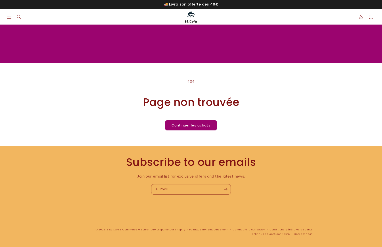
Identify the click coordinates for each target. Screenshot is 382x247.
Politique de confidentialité (271, 234)
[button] (9, 17)
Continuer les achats (191, 125)
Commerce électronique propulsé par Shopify (153, 229)
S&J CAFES (114, 229)
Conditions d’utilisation (249, 229)
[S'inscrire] (226, 189)
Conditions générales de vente (291, 229)
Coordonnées (303, 234)
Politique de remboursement (208, 229)
